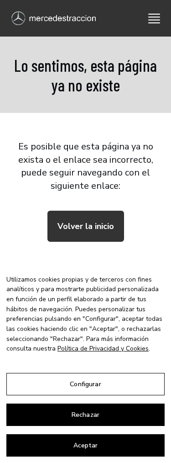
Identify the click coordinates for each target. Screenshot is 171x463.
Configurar (85, 384)
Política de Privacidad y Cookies (103, 348)
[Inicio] (50, 18)
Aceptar (85, 445)
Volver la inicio (85, 226)
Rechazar (85, 414)
